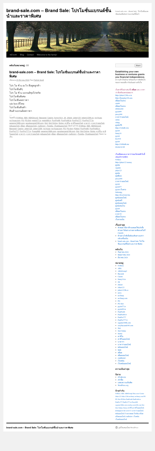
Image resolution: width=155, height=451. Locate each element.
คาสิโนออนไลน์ (77, 123)
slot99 (117, 103)
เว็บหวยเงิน (119, 219)
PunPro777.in (25, 131)
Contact (30, 54)
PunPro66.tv (66, 120)
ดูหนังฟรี (118, 200)
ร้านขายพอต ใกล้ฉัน (132, 413)
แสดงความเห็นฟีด (125, 382)
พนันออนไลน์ (14, 125)
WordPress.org (123, 385)
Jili (65, 117)
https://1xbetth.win (122, 128)
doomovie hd (120, 147)
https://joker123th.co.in (123, 95)
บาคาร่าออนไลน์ (97, 123)
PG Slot (28, 120)
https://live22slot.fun (122, 195)
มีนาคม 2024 (123, 257)
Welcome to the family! (47, 54)
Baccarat (42, 117)
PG (22, 120)
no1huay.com (14, 120)
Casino (50, 117)
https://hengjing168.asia (123, 98)
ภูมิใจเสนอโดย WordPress (128, 427)
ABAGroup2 (33, 117)
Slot (46, 123)
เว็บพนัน (50, 125)
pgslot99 (118, 111)
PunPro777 (76, 120)
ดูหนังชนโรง (120, 206)
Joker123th (37, 128)
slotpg (117, 122)
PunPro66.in (95, 128)
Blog (22, 54)
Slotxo (61, 123)
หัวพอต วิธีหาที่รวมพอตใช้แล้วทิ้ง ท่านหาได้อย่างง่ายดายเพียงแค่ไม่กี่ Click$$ (131, 230)
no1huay (98, 117)
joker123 (118, 170)
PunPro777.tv (87, 120)
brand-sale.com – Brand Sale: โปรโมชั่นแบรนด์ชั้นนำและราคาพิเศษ (58, 13)
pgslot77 (118, 186)
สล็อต (22, 125)
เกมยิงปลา (42, 125)
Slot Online (53, 123)
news (120, 293)
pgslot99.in (46, 120)
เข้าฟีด (120, 380)
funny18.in (58, 117)
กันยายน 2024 (123, 252)
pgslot (117, 130)
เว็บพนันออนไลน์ (60, 125)
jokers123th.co (88, 117)
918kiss (118, 159)
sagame (118, 167)
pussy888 (118, 114)
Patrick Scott (39, 80)
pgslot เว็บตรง (120, 189)
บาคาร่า (87, 123)
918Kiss (19, 117)
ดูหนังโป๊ (118, 125)
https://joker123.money (123, 162)
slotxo (117, 119)
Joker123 (77, 117)
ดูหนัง (117, 165)
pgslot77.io (36, 120)
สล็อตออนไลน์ (31, 125)
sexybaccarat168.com (35, 123)
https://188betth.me (122, 144)
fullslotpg (118, 192)
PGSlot (76, 128)
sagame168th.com (17, 123)
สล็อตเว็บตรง (120, 100)
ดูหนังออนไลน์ (120, 197)
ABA (26, 117)
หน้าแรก (13, 54)
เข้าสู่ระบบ (122, 377)
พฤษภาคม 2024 (124, 254)
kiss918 (118, 138)
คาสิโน (67, 123)
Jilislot (69, 117)
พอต (119, 350)
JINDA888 (119, 109)
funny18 (118, 133)
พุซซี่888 (118, 176)
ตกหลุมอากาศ (120, 411)
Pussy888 (36, 131)
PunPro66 (56, 120)
